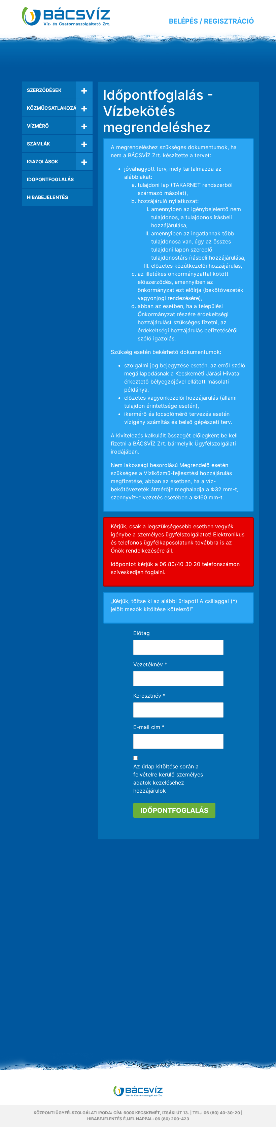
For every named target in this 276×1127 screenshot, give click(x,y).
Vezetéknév (150, 664)
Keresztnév (149, 695)
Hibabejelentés (47, 197)
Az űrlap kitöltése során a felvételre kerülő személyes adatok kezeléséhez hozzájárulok (168, 778)
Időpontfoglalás (50, 179)
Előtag (141, 633)
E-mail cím (149, 727)
